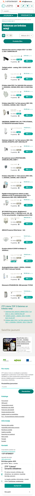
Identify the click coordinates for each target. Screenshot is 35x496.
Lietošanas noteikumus (15, 481)
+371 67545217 (7, 454)
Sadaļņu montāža (6, 432)
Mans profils (4, 436)
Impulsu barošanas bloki (7, 412)
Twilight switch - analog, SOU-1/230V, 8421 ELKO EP (16, 68)
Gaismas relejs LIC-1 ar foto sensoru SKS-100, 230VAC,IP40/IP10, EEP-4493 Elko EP (17, 141)
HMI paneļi (4, 403)
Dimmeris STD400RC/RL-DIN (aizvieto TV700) (17, 285)
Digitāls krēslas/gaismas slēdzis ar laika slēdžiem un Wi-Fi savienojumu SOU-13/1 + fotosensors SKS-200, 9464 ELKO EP (16, 195)
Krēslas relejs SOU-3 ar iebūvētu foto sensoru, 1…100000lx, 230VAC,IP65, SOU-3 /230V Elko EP (17, 87)
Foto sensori (4, 400)
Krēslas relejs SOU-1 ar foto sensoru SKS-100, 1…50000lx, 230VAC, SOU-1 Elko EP (17, 104)
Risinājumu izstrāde (6, 429)
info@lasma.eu (27, 1)
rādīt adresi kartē (6, 459)
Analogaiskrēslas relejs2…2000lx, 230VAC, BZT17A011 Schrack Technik (16, 268)
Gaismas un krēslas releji (7, 21)
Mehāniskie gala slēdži (7, 407)
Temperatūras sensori (7, 405)
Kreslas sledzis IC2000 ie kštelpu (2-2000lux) (14, 249)
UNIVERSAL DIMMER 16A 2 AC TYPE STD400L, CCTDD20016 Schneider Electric (17, 122)
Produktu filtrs (17, 41)
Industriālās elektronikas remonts (10, 427)
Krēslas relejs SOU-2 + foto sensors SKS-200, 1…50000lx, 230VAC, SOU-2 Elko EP (17, 176)
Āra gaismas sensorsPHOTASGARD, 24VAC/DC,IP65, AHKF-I (14, 159)
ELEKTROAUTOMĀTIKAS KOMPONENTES (11, 19)
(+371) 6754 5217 (11, 1)
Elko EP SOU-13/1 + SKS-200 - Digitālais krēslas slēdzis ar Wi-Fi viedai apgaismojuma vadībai (23, 341)
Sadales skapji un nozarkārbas (9, 414)
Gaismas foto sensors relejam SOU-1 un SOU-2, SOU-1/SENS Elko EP (17, 50)
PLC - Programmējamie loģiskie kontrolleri (12, 416)
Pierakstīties (26, 391)
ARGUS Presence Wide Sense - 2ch (13, 230)
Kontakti (3, 441)
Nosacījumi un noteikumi (8, 434)
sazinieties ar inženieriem (8, 451)
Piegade (3, 439)
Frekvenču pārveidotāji (7, 409)
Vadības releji (26, 19)
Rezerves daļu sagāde (7, 425)
